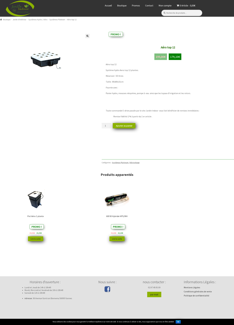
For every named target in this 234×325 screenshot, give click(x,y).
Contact (149, 5)
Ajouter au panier (124, 125)
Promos (136, 5)
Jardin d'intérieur (19, 19)
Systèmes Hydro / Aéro (37, 19)
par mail (154, 294)
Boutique (121, 5)
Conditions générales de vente (198, 291)
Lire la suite (35, 239)
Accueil (108, 5)
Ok (178, 322)
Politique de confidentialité (196, 295)
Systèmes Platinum (57, 19)
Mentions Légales (192, 287)
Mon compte (165, 5)
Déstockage (134, 162)
